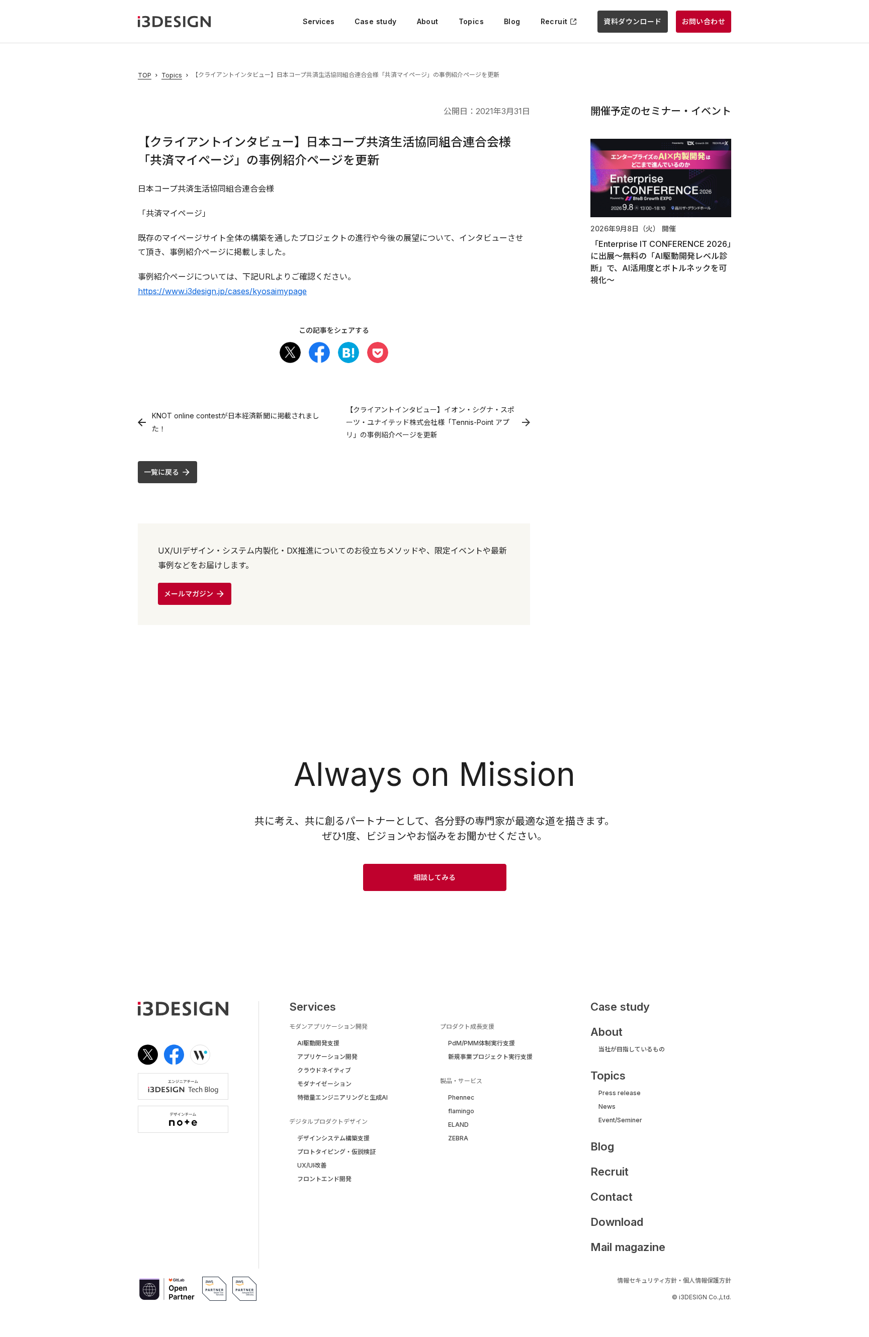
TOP (144, 75)
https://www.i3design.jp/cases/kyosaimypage (222, 291)
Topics (171, 75)
